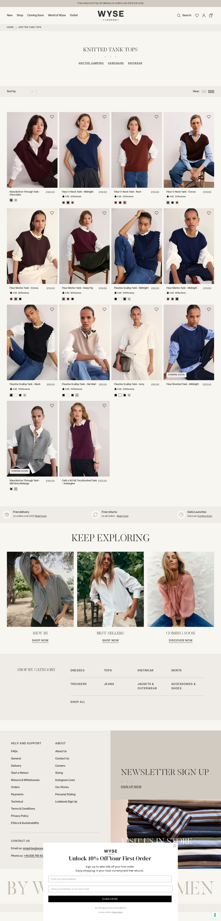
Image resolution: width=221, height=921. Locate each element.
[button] (183, 15)
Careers (60, 766)
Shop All (77, 702)
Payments (17, 794)
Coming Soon (35, 15)
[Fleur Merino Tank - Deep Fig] (84, 246)
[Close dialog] (174, 846)
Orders (15, 787)
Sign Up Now (131, 787)
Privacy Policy (19, 816)
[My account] (203, 15)
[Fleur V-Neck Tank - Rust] (136, 150)
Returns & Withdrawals (25, 780)
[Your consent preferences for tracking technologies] (215, 915)
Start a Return (19, 773)
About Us (61, 751)
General (16, 758)
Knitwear (135, 63)
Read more (41, 516)
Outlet (74, 15)
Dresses (77, 670)
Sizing (59, 773)
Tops (108, 670)
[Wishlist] (196, 15)
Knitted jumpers (91, 63)
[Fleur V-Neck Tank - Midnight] (84, 150)
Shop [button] (20, 15)
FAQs (14, 751)
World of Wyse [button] (57, 15)
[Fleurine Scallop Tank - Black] (32, 342)
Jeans (109, 684)
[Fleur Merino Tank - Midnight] (189, 246)
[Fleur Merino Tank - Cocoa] (32, 246)
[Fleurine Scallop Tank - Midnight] (136, 246)
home (10, 27)
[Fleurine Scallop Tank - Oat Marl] (84, 342)
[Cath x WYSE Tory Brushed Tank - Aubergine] (84, 439)
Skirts (176, 670)
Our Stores (62, 787)
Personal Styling (65, 794)
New (10, 15)
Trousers (78, 684)
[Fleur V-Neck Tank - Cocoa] (189, 150)
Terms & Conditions (23, 809)
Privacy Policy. (117, 912)
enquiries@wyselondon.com (123, 3)
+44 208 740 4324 (35, 856)
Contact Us (62, 758)
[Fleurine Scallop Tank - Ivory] (136, 342)
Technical (17, 801)
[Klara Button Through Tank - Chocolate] (32, 150)
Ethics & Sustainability (25, 823)
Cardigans (116, 63)
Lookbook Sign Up (66, 801)
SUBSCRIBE (110, 898)
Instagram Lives (65, 780)
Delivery (16, 766)
